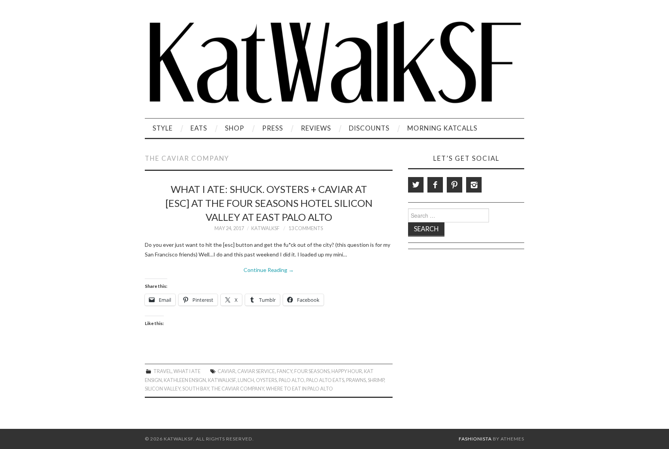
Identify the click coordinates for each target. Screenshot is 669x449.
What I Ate (187, 371)
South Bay (195, 389)
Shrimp (376, 380)
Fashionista (475, 439)
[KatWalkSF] (334, 62)
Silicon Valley (162, 389)
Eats (198, 128)
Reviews (316, 128)
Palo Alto (291, 380)
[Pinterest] (454, 185)
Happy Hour (346, 371)
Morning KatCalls (442, 128)
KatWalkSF (265, 228)
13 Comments (305, 228)
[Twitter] (416, 185)
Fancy (284, 371)
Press (272, 128)
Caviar (226, 371)
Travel (162, 371)
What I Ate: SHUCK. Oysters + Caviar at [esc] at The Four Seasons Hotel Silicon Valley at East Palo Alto (268, 203)
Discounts (369, 128)
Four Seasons (311, 371)
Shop (234, 128)
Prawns (356, 380)
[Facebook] (435, 185)
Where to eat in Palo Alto (299, 389)
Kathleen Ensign (185, 380)
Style (163, 128)
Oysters (266, 380)
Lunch (246, 380)
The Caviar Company (237, 389)
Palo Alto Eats (325, 380)
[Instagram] (474, 185)
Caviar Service (256, 371)
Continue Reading (269, 270)
